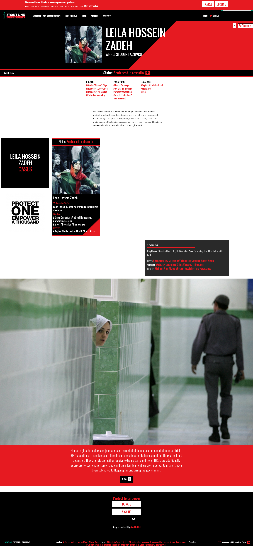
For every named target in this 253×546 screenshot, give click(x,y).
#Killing (179, 264)
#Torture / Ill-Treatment (193, 264)
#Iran (143, 92)
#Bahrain (159, 268)
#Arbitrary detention (122, 92)
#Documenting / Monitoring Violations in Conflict (176, 260)
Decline (221, 4)
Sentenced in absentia (129, 72)
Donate (205, 15)
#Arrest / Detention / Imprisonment (122, 97)
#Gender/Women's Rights (97, 85)
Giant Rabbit (135, 527)
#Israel (172, 268)
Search (106, 15)
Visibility (94, 15)
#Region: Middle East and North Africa (193, 268)
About (84, 15)
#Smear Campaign (121, 85)
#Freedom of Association (97, 88)
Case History (9, 72)
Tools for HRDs (71, 15)
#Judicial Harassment (122, 88)
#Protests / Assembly (95, 95)
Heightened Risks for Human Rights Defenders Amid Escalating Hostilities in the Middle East (186, 253)
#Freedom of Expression (96, 92)
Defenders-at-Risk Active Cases (232, 542)
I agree (208, 4)
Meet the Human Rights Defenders (46, 15)
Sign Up (216, 15)
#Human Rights (206, 260)
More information (91, 6)
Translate (247, 25)
